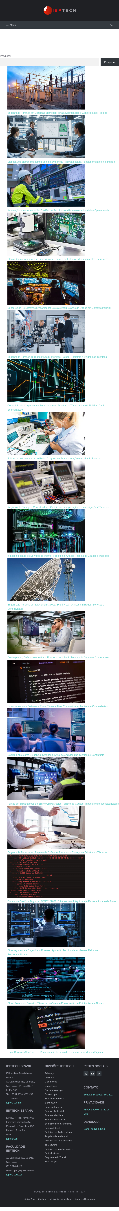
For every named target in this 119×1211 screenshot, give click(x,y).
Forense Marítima (54, 1115)
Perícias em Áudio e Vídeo (58, 1132)
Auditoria (49, 1077)
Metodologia (51, 1161)
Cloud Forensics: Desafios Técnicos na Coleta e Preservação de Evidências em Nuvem (55, 1003)
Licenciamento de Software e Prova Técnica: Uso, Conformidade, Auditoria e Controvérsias (57, 706)
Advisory (49, 1073)
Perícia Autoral (52, 1128)
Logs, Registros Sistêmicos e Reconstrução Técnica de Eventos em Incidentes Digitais (55, 1052)
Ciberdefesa (51, 1081)
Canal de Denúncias (85, 1199)
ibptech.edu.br (14, 1174)
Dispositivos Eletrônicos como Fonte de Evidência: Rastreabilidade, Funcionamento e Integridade (61, 161)
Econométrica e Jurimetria (58, 1123)
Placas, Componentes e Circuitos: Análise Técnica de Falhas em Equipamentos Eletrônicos (57, 259)
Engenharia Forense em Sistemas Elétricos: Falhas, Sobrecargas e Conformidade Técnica (57, 113)
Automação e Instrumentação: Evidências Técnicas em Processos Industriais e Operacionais (58, 210)
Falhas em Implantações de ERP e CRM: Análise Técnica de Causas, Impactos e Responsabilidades (63, 803)
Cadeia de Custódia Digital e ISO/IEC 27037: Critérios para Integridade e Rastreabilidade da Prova (61, 901)
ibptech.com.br (14, 1102)
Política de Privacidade (60, 1199)
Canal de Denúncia (94, 1129)
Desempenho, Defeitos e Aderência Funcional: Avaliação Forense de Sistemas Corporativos (58, 657)
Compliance (51, 1086)
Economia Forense (54, 1098)
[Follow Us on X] (86, 1073)
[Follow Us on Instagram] (92, 1073)
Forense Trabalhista (55, 1119)
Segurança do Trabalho (56, 1157)
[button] (111, 25)
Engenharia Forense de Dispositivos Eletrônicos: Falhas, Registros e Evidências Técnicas (57, 357)
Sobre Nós (29, 1199)
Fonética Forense (53, 1107)
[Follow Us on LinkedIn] (99, 1073)
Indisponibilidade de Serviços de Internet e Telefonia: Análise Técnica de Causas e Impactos (58, 556)
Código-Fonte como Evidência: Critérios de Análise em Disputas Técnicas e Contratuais (55, 755)
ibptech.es (12, 1138)
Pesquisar (5, 56)
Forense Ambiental (54, 1111)
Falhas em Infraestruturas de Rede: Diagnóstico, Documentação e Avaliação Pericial (53, 458)
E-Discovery (51, 1102)
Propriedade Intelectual (56, 1136)
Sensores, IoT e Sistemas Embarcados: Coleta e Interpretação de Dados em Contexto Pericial (59, 308)
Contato (42, 1199)
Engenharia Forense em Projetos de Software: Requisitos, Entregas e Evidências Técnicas (57, 852)
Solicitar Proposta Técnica (98, 1094)
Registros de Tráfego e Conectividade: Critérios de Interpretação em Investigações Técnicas (57, 507)
